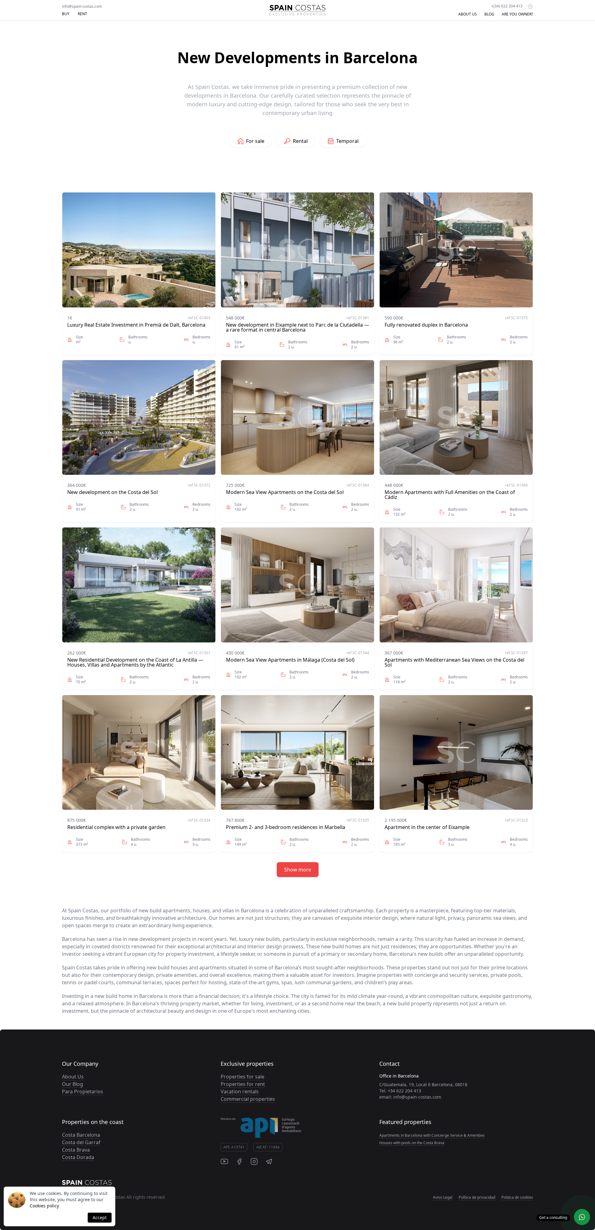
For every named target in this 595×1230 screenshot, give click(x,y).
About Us (73, 1076)
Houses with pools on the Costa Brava (411, 1142)
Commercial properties (248, 1099)
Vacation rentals (240, 1091)
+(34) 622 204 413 (506, 6)
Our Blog (72, 1084)
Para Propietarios (82, 1091)
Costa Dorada (78, 1157)
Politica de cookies (517, 1197)
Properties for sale (242, 1076)
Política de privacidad (477, 1197)
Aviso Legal (442, 1197)
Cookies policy (44, 1206)
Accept (100, 1217)
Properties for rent (243, 1084)
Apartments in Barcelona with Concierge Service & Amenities (432, 1135)
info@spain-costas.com (82, 6)
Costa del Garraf (81, 1142)
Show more (297, 869)
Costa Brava (76, 1149)
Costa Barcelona (81, 1134)
